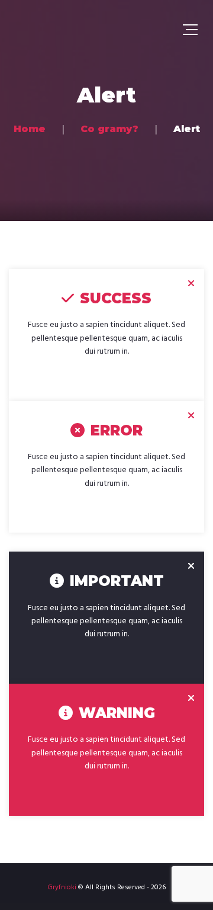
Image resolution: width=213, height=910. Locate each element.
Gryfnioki (61, 887)
